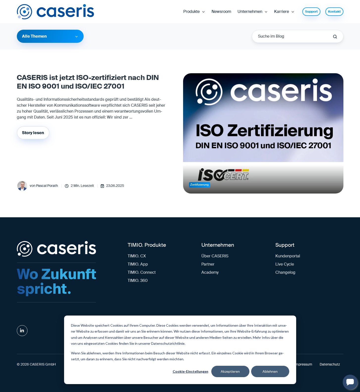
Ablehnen (270, 371)
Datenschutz (330, 364)
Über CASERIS (214, 256)
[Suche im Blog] (335, 36)
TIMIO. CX (137, 256)
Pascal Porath (47, 186)
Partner (208, 264)
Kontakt (334, 11)
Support (311, 11)
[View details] (22, 330)
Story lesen (33, 132)
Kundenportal (287, 256)
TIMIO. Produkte (147, 245)
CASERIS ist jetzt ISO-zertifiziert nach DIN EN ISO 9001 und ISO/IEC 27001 (88, 82)
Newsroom (221, 11)
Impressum (303, 364)
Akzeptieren (230, 371)
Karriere (281, 11)
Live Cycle (284, 264)
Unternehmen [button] (250, 11)
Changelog (285, 272)
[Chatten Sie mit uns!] (350, 382)
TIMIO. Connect (142, 272)
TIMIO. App (138, 264)
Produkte (191, 11)
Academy (209, 272)
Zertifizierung (199, 185)
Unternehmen (217, 245)
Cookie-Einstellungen (190, 371)
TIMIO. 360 (138, 280)
